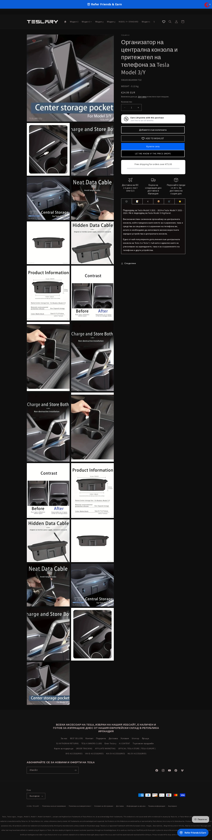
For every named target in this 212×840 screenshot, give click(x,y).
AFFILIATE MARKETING (105, 748)
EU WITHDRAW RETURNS (67, 743)
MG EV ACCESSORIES (137, 753)
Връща (145, 738)
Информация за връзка (136, 806)
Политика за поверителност (80, 806)
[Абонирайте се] (75, 770)
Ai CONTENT (124, 743)
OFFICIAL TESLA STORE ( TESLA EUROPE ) (137, 748)
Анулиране (172, 806)
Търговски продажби (143, 743)
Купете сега (153, 146)
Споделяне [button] (130, 263)
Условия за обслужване (103, 806)
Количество (126, 102)
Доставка (142, 97)
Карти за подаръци (63, 748)
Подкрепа (101, 738)
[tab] (126, 201)
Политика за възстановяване (54, 806)
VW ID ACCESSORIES (94, 753)
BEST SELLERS (76, 738)
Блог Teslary (110, 743)
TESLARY (36, 806)
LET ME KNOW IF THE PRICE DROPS (153, 153)
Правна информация (156, 806)
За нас (64, 738)
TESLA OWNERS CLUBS (91, 743)
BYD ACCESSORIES (74, 753)
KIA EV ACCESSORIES (115, 753)
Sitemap (135, 738)
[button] (170, 21)
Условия (125, 738)
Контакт (89, 738)
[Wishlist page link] (163, 21)
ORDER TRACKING (84, 748)
